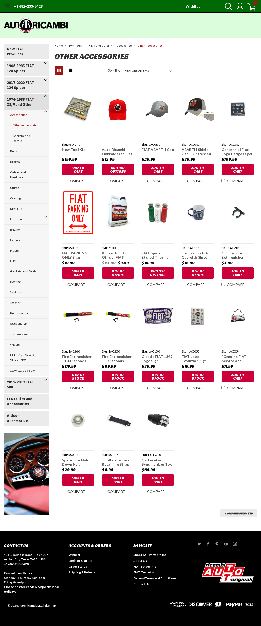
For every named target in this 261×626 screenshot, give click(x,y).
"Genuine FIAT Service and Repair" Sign (233, 358)
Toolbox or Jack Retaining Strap (116, 462)
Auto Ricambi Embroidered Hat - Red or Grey (117, 151)
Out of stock (118, 273)
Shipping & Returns (82, 572)
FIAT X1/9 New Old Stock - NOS (23, 357)
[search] (227, 6)
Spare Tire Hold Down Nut (76, 462)
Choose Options (118, 169)
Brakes (15, 162)
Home (59, 45)
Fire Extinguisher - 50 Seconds (117, 358)
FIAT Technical (143, 572)
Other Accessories (25, 125)
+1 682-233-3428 (28, 6)
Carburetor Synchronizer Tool (157, 462)
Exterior (15, 240)
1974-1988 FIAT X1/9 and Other (20, 102)
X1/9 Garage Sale (22, 370)
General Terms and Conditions (154, 578)
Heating (15, 282)
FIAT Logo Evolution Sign (194, 358)
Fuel (13, 261)
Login (72, 561)
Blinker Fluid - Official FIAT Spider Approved (116, 255)
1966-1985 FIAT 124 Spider (20, 68)
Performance (19, 313)
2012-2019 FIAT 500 (20, 384)
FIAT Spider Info (145, 566)
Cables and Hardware (18, 174)
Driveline (16, 209)
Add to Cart (78, 169)
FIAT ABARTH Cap (158, 149)
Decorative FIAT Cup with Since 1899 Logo (196, 255)
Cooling (15, 198)
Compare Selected (239, 513)
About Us (140, 561)
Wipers (15, 344)
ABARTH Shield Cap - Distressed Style (196, 151)
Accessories (18, 115)
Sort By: (114, 70)
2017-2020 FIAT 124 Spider (20, 85)
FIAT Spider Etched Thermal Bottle (156, 255)
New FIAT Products (15, 51)
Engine (15, 229)
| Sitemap (49, 605)
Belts (13, 151)
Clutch (14, 188)
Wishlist (193, 6)
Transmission (20, 334)
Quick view (78, 110)
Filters (14, 250)
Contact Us (141, 584)
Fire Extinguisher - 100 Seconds (77, 358)
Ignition (15, 292)
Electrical (16, 219)
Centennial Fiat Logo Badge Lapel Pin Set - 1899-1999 (236, 151)
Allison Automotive (17, 418)
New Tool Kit (73, 149)
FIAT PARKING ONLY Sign (74, 255)
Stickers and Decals (21, 138)
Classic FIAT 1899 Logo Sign (157, 358)
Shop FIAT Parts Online (149, 555)
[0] (249, 6)
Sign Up (86, 561)
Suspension (18, 323)
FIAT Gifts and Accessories (19, 401)
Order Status (78, 566)
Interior (15, 303)
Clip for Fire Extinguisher (232, 255)
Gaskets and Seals (23, 271)
